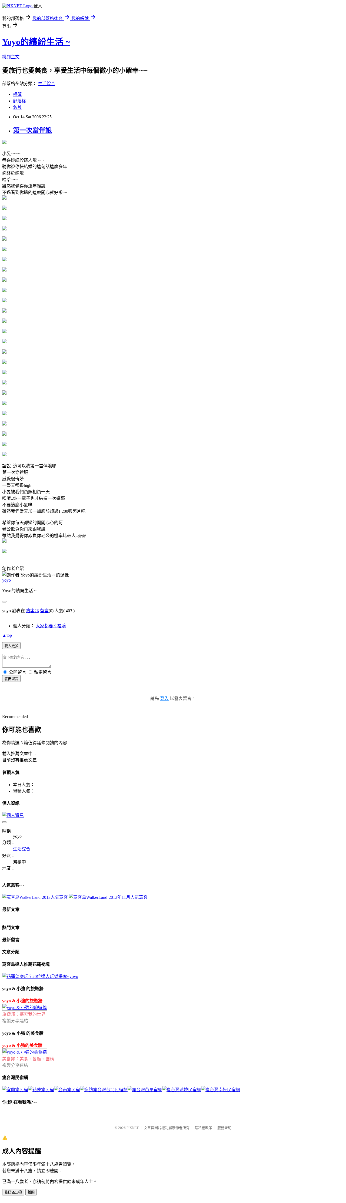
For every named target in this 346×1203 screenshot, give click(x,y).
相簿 (17, 94)
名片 (17, 107)
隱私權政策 (203, 1128)
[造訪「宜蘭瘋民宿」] (15, 1089)
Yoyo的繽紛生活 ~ (36, 42)
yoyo (6, 580)
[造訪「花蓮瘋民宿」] (41, 1089)
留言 (44, 610)
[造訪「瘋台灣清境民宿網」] (181, 1089)
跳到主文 (10, 57)
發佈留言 (11, 679)
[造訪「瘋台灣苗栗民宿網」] (145, 1089)
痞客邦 (32, 610)
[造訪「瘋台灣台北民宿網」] (104, 1089)
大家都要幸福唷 (51, 626)
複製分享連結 (15, 1020)
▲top (7, 635)
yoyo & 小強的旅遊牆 (22, 1000)
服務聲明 (224, 1128)
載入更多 (11, 646)
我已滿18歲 (13, 1192)
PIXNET (133, 1128)
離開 (31, 1192)
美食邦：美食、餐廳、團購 (28, 1059)
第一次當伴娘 (32, 130)
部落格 (19, 101)
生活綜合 (46, 83)
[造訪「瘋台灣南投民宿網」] (220, 1089)
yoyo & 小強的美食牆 (22, 1045)
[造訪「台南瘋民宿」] (67, 1089)
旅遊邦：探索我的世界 (23, 1014)
